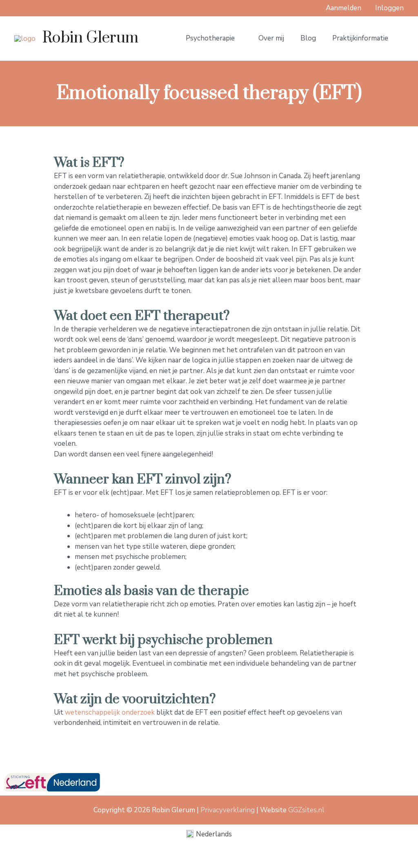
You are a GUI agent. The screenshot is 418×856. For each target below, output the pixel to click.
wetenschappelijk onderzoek (110, 712)
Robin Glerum (90, 38)
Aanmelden (343, 8)
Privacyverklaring (227, 810)
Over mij (271, 38)
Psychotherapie (210, 38)
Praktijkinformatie (360, 38)
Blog (308, 38)
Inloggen (389, 8)
